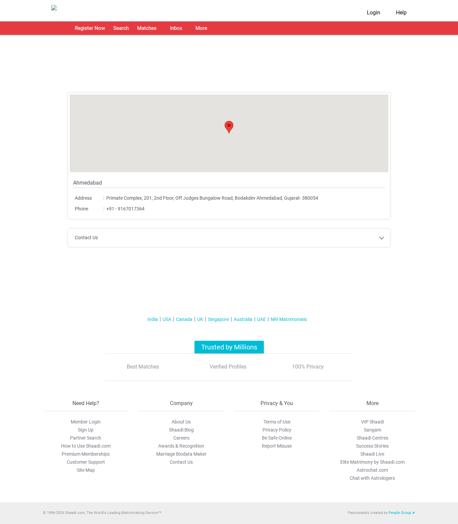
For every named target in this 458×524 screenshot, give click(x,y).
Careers (181, 438)
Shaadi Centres (372, 438)
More (201, 28)
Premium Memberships (86, 454)
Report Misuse (277, 446)
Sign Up (86, 430)
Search (121, 28)
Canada (184, 319)
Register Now (90, 28)
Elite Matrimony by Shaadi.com (372, 462)
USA (167, 319)
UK (200, 319)
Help (401, 12)
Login (373, 12)
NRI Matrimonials (289, 319)
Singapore (218, 319)
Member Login (86, 421)
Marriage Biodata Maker (181, 454)
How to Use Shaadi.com (86, 446)
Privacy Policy (277, 430)
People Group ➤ (402, 513)
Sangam (372, 430)
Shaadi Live (372, 454)
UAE (261, 319)
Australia (243, 319)
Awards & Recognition (181, 446)
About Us (181, 421)
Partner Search (85, 438)
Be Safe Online (277, 438)
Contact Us (181, 462)
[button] (229, 127)
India (153, 319)
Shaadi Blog (181, 430)
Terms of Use (277, 421)
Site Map (86, 470)
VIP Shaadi (372, 421)
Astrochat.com (372, 470)
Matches (147, 28)
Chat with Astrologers (372, 478)
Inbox (176, 28)
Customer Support (86, 462)
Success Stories (372, 446)
